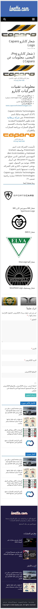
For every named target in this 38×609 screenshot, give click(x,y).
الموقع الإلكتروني (30, 372)
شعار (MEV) (30, 232)
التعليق (33, 319)
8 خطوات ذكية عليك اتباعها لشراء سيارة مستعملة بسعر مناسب (14, 421)
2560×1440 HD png (19, 141)
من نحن (5, 602)
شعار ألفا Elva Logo (27, 262)
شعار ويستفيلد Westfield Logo (22, 288)
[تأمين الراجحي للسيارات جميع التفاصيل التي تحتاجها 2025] (29, 440)
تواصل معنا (31, 602)
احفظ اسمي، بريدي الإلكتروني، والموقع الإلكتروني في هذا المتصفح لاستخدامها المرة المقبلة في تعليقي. (19, 388)
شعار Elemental (28, 300)
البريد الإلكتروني (30, 360)
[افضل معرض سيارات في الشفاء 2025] (29, 539)
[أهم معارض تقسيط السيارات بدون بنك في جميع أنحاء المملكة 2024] (29, 551)
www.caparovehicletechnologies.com (19, 105)
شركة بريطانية (13, 117)
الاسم (33, 349)
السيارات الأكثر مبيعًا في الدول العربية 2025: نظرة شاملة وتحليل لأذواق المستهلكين (13, 432)
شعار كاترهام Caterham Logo (9, 300)
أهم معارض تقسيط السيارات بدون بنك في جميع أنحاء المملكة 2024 (13, 554)
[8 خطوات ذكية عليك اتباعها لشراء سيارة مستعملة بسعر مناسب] (29, 419)
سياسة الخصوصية (22, 602)
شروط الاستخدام (12, 602)
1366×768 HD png (19, 80)
